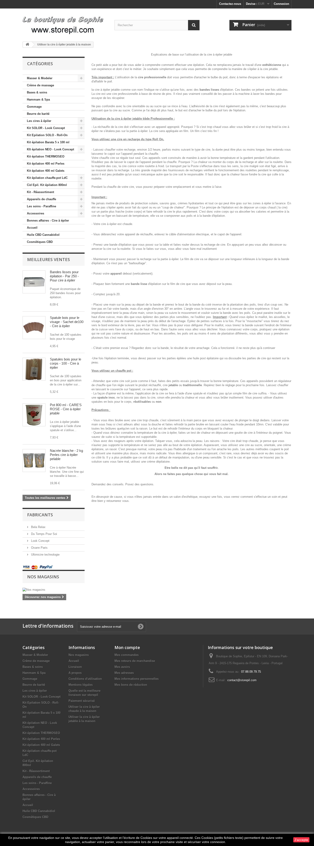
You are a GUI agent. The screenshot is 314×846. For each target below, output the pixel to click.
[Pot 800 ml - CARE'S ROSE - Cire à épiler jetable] (34, 414)
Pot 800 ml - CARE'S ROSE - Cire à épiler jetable (66, 409)
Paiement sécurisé (82, 701)
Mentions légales (81, 684)
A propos (75, 673)
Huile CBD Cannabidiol (43, 234)
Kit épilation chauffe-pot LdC (47, 178)
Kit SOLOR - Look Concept (46, 128)
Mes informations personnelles (136, 678)
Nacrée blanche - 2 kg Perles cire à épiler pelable (66, 455)
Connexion (281, 4)
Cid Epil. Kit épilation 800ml (47, 185)
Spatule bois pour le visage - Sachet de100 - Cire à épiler (66, 322)
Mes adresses (124, 673)
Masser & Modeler (39, 78)
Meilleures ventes (48, 259)
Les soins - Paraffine (41, 206)
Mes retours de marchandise (134, 661)
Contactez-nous (230, 4)
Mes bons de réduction (130, 684)
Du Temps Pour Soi (43, 534)
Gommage (34, 106)
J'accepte (301, 840)
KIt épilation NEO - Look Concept (50, 149)
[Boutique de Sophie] (65, 23)
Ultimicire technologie (45, 554)
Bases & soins (37, 92)
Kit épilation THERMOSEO (45, 156)
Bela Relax (38, 527)
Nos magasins (43, 576)
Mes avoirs (122, 667)
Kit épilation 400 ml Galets (45, 170)
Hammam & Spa (38, 99)
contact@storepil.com (242, 680)
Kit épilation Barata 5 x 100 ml (48, 142)
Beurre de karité (38, 113)
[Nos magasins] (54, 590)
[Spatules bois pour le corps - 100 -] (34, 369)
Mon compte (127, 647)
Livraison (75, 667)
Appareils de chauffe (41, 199)
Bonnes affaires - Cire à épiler (48, 220)
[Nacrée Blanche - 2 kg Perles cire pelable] (34, 460)
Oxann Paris (39, 547)
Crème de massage (40, 85)
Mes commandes (126, 655)
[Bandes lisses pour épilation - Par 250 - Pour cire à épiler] (34, 281)
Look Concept (39, 540)
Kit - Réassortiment (40, 192)
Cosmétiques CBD (40, 242)
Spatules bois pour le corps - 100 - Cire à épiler (65, 363)
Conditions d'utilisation (85, 678)
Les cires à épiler (39, 121)
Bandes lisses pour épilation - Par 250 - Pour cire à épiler (64, 276)
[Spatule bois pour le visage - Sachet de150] (34, 327)
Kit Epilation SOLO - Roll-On (47, 135)
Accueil (32, 227)
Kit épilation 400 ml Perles (45, 163)
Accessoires (35, 213)
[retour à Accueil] (27, 45)
